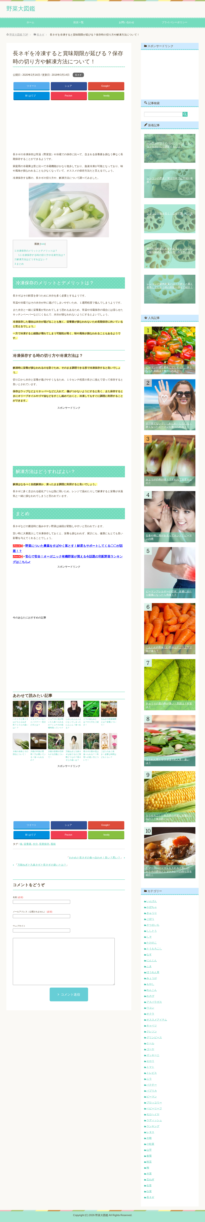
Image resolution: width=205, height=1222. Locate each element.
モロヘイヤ (153, 1114)
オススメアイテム (157, 1019)
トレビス (152, 1073)
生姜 (149, 1185)
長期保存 (44, 844)
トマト (150, 1067)
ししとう (152, 931)
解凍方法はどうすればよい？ (31, 259)
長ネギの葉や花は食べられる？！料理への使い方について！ (91, 755)
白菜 (149, 1191)
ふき (149, 966)
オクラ (150, 1013)
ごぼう (150, 919)
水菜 (149, 1173)
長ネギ (78, 75)
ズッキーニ (153, 1055)
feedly (106, 95)
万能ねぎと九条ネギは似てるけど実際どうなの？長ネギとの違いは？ (73, 755)
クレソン (152, 1031)
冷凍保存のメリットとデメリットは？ (36, 250)
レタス (150, 1132)
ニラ (149, 1079)
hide (43, 244)
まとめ (19, 263)
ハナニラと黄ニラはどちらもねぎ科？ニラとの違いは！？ (20, 723)
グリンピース (154, 1037)
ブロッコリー (154, 1102)
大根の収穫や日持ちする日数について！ (55, 754)
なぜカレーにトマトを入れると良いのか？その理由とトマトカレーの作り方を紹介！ (169, 871)
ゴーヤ (150, 1049)
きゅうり (152, 913)
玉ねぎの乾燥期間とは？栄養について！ (108, 722)
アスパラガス (154, 1002)
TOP (18, 34)
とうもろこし (154, 948)
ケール (150, 1043)
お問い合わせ (126, 22)
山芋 (149, 1150)
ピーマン (152, 1096)
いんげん (152, 901)
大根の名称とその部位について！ (20, 752)
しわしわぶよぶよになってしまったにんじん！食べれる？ (73, 723)
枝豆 (149, 1161)
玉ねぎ (150, 1179)
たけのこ (152, 942)
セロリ (150, 1061)
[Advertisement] (69, 125)
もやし (150, 984)
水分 (35, 844)
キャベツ (152, 1025)
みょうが (152, 978)
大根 (149, 1138)
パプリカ (152, 1090)
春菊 (149, 1155)
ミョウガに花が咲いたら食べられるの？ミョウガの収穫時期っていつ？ (55, 723)
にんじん (152, 960)
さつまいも (153, 925)
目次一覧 (78, 22)
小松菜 (150, 1144)
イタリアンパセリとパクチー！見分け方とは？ (38, 722)
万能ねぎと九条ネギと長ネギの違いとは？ (41, 864)
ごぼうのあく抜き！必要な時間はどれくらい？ (108, 754)
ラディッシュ (154, 1120)
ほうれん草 (153, 972)
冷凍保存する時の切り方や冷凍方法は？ (41, 255)
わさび (150, 996)
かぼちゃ (152, 907)
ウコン (150, 1007)
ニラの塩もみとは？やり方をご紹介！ (91, 722)
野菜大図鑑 (20, 8)
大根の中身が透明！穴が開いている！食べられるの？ (38, 755)
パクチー (152, 1084)
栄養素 (27, 844)
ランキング (153, 1126)
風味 (53, 844)
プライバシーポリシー (174, 22)
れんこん (152, 990)
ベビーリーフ (154, 1108)
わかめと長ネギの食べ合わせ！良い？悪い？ (94, 857)
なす (149, 954)
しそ (149, 936)
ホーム (30, 22)
